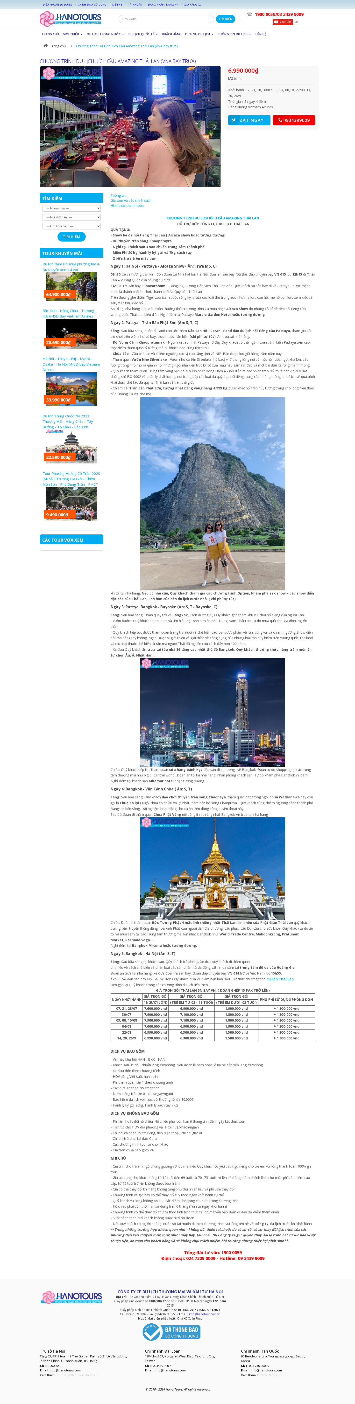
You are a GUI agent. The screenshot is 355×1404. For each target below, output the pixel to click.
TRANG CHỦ (50, 34)
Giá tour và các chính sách (131, 200)
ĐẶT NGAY (251, 120)
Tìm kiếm (226, 19)
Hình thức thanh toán (127, 205)
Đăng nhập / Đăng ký (163, 4)
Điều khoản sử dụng (57, 4)
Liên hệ (117, 4)
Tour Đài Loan (87, 1375)
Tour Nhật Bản (66, 1375)
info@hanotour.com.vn (204, 1314)
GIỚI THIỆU (71, 34)
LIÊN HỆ (261, 34)
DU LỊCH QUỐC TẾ (141, 34)
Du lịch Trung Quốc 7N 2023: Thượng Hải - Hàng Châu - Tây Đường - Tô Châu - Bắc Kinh (68, 421)
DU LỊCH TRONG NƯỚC (104, 34)
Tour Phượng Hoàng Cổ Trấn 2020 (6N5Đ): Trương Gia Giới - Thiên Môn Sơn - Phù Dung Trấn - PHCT (71, 479)
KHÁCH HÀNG (172, 34)
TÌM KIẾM (52, 198)
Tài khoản (135, 4)
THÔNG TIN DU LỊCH (233, 34)
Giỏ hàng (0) (192, 4)
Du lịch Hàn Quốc (269, 1375)
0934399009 (296, 120)
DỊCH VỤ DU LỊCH (198, 34)
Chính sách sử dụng (92, 4)
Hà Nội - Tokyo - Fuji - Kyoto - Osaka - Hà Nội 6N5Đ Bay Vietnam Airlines (71, 364)
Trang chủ (58, 46)
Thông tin (118, 195)
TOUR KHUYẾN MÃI (62, 253)
